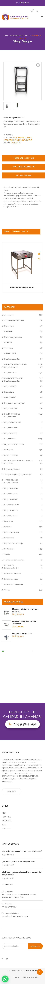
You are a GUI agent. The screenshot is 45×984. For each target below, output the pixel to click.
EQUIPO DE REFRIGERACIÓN (15, 364)
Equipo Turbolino (11, 483)
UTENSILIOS (9, 565)
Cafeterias (8, 342)
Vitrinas (7, 590)
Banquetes (8, 331)
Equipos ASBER (10, 373)
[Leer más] (39, 253)
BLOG (4, 825)
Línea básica (9, 392)
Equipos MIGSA (10, 439)
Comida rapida (10, 353)
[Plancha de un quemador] (22, 263)
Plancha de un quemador (22, 287)
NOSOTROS (6, 817)
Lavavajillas (8, 450)
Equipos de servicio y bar (14, 403)
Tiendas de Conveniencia (14, 560)
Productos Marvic (11, 579)
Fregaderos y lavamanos (14, 444)
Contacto (16, 977)
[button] (38, 65)
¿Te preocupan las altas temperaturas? (18, 862)
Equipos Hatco (10, 417)
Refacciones (9, 538)
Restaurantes (9, 549)
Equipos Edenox (10, 494)
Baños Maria (9, 326)
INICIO (4, 813)
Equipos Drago (10, 386)
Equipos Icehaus (10, 367)
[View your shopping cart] (32, 12)
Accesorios (8, 315)
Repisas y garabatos (12, 469)
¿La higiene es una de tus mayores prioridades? (22, 851)
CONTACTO (6, 829)
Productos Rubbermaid (13, 585)
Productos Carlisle (11, 568)
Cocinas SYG (16, 143)
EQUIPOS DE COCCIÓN (13, 378)
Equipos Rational (11, 499)
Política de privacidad (30, 977)
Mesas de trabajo (11, 455)
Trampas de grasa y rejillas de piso (18, 474)
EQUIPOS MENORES (12, 414)
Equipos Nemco (10, 428)
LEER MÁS (12, 791)
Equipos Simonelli (11, 505)
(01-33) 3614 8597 (24, 724)
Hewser (29, 970)
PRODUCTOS (7, 821)
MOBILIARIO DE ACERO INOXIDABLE (17, 140)
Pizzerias (7, 527)
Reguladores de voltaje (13, 543)
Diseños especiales (12, 359)
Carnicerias (8, 348)
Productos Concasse (12, 574)
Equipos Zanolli (10, 516)
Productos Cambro (11, 532)
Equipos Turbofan (11, 510)
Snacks (7, 554)
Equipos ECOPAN (11, 488)
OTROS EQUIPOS (11, 480)
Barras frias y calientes (13, 337)
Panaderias (8, 521)
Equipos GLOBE (10, 408)
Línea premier (9, 397)
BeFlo (35, 970)
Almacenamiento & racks (22, 137)
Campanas (8, 463)
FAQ (8, 977)
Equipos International (12, 422)
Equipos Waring (10, 433)
